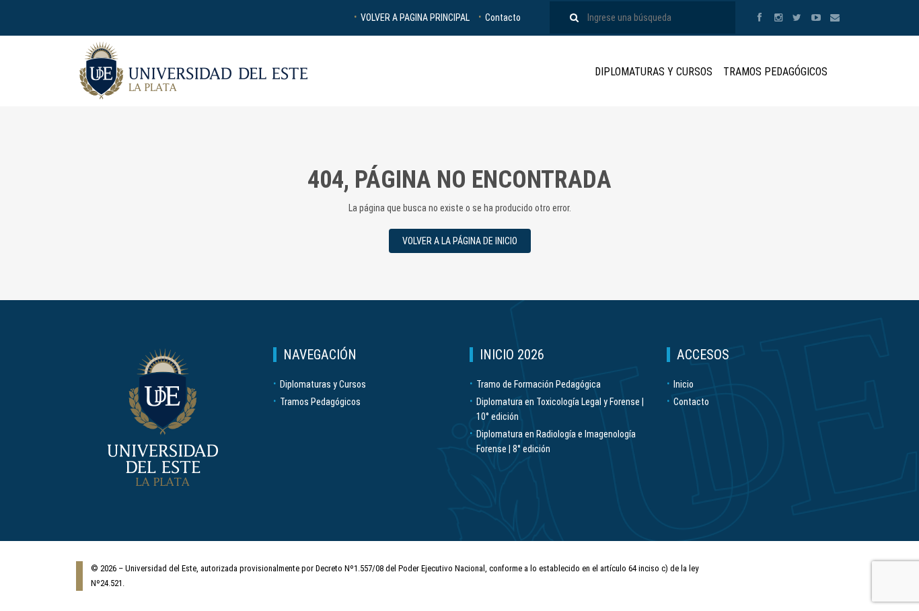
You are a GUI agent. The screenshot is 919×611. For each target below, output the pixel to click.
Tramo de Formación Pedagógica (538, 384)
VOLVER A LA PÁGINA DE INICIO (459, 241)
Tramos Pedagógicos (775, 71)
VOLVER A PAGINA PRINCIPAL (415, 17)
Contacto (503, 17)
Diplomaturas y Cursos (653, 71)
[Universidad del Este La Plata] (193, 70)
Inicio (683, 384)
